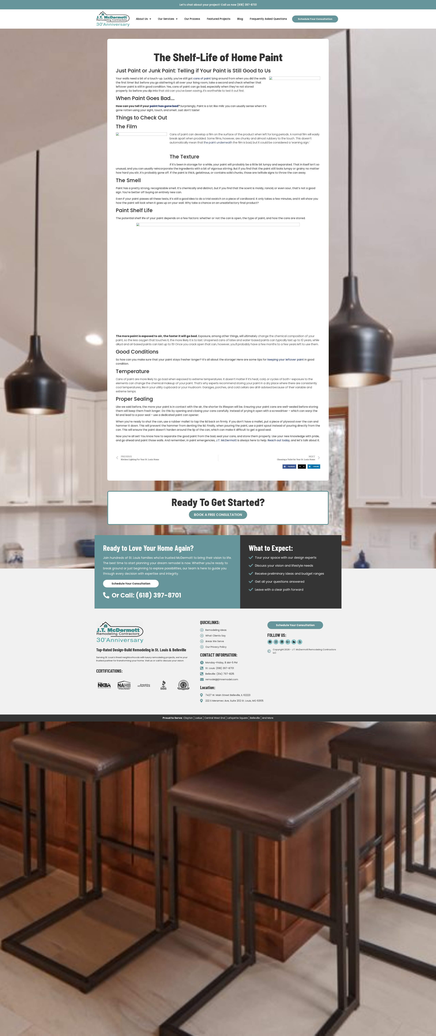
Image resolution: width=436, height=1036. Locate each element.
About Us (142, 19)
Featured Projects (218, 19)
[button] (289, 466)
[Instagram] (275, 641)
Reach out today (279, 440)
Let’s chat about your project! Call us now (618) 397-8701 (218, 4)
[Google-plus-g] (287, 641)
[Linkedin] (281, 641)
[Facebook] (269, 641)
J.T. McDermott (226, 440)
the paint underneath (218, 142)
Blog (240, 19)
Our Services (166, 19)
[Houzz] (293, 641)
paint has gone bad (164, 106)
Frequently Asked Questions (268, 19)
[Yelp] (299, 641)
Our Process (192, 19)
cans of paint (202, 78)
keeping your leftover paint (285, 360)
